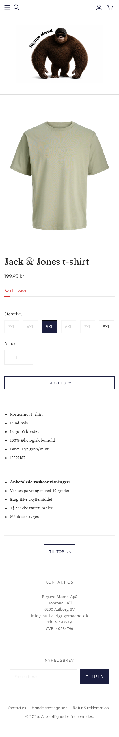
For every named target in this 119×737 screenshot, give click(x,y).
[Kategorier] (7, 7)
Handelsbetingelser (49, 707)
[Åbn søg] (16, 7)
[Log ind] (99, 7)
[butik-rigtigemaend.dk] (59, 53)
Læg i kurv (59, 383)
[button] (60, 551)
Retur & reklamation (91, 707)
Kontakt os (16, 707)
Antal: (9, 343)
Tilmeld (94, 676)
